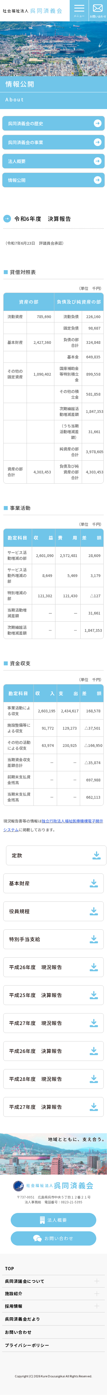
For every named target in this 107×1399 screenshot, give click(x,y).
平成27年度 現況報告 (35, 1022)
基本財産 (19, 883)
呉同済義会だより (23, 1319)
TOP (10, 1268)
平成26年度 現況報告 (35, 966)
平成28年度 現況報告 (35, 1078)
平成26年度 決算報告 (35, 1050)
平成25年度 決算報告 (35, 994)
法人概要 (17, 161)
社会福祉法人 (33, 11)
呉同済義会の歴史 (25, 123)
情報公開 (17, 180)
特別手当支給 (24, 939)
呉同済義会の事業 (25, 142)
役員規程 (19, 911)
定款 (17, 855)
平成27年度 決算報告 (35, 1106)
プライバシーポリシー (27, 1345)
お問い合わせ (98, 16)
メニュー (79, 16)
